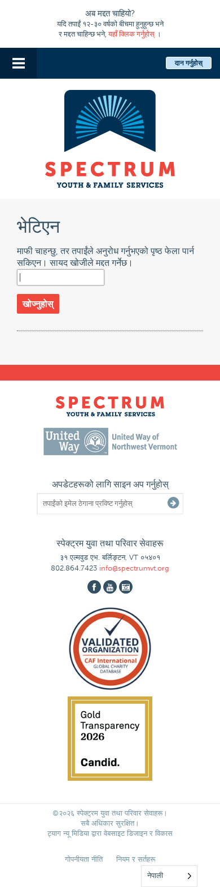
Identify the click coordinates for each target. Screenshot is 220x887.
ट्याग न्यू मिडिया (68, 833)
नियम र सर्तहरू (135, 859)
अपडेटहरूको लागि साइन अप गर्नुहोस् (110, 484)
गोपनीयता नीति (84, 859)
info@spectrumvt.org (134, 568)
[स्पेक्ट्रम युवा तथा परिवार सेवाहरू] (110, 137)
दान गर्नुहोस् (189, 63)
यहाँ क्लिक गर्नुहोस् (131, 34)
